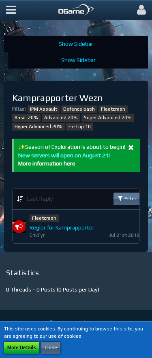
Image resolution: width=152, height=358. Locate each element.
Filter (129, 199)
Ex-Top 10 (80, 126)
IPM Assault (43, 109)
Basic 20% (26, 117)
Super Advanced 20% (108, 117)
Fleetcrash (113, 109)
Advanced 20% (61, 117)
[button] (11, 10)
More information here (46, 163)
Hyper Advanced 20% (38, 126)
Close (51, 347)
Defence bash (79, 109)
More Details (21, 347)
